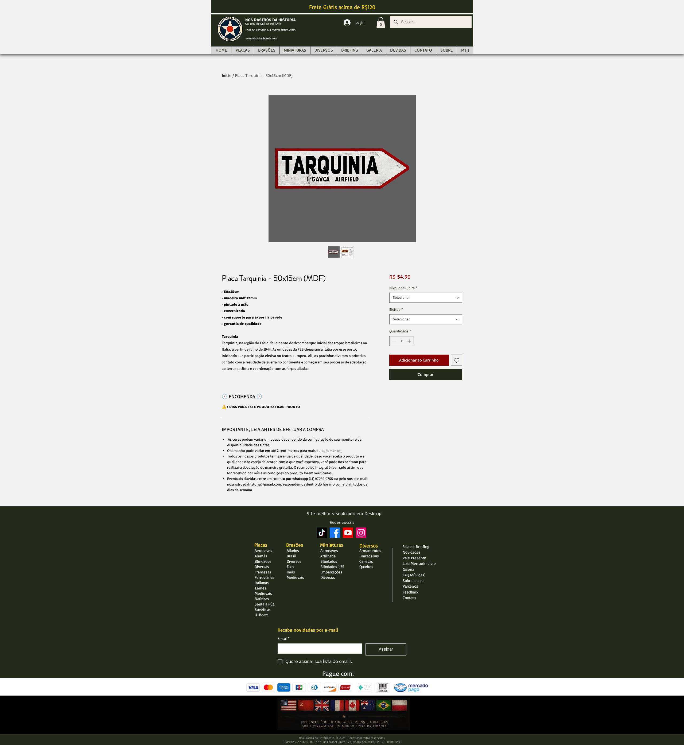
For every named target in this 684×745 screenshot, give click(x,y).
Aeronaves (263, 550)
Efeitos (396, 309)
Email (284, 639)
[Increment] (409, 341)
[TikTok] (322, 532)
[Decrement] (393, 341)
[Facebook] (335, 532)
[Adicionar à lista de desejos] (456, 360)
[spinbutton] (401, 341)
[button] (380, 22)
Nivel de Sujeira (403, 287)
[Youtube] (348, 532)
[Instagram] (361, 532)
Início (227, 75)
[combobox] (425, 298)
